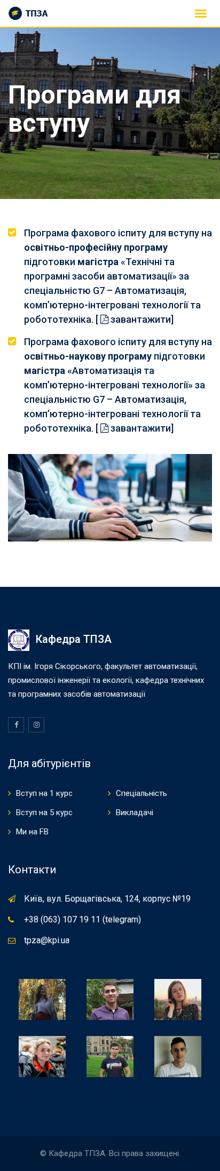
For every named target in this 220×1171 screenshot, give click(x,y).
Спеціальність (141, 793)
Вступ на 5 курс (44, 812)
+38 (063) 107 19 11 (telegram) (82, 919)
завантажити (139, 319)
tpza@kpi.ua (46, 940)
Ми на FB (32, 832)
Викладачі (134, 812)
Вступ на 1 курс (44, 793)
